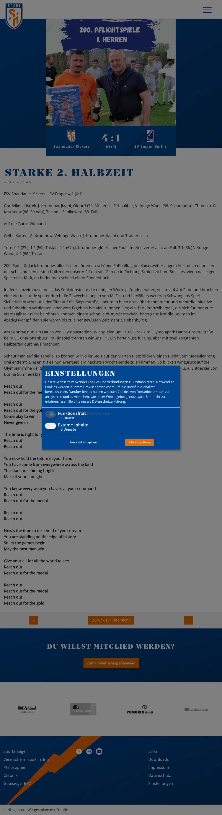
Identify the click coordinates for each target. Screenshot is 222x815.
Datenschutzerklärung (108, 401)
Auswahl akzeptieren (84, 442)
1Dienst (66, 418)
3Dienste (67, 429)
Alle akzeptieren (139, 442)
